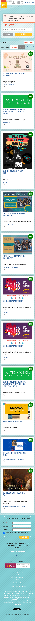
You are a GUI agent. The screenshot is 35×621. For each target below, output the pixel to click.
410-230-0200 (17, 583)
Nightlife (5, 182)
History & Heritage (13, 225)
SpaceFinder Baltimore (17, 7)
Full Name (5, 526)
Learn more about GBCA (17, 551)
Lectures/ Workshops (8, 85)
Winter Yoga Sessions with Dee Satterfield (14, 74)
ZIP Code (5, 530)
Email (5, 523)
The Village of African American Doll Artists (14, 214)
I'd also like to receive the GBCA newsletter (17, 532)
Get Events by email (29, 3)
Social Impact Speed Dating (12, 421)
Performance (6, 123)
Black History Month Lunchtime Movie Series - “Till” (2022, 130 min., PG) (14, 111)
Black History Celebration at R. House (14, 172)
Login (13, 2)
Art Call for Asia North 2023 (13, 301)
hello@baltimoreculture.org (17, 586)
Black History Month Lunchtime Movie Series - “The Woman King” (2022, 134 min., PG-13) (14, 384)
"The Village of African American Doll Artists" (14, 257)
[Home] (7, 5)
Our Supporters (24, 615)
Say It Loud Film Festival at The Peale (14, 494)
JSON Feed (30, 46)
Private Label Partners (12, 615)
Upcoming (14, 47)
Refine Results (28, 42)
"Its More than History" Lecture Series (14, 454)
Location (21, 47)
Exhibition (5, 225)
